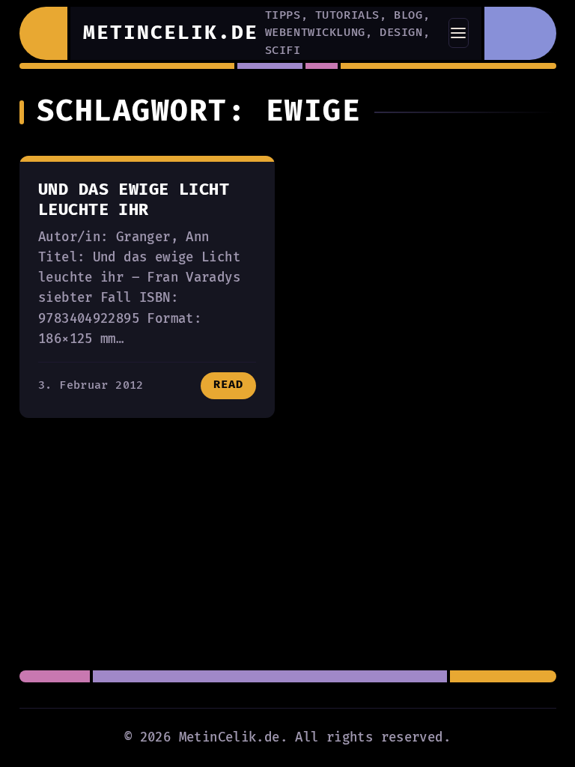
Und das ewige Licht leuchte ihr (133, 200)
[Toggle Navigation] (458, 33)
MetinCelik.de (171, 33)
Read (228, 385)
